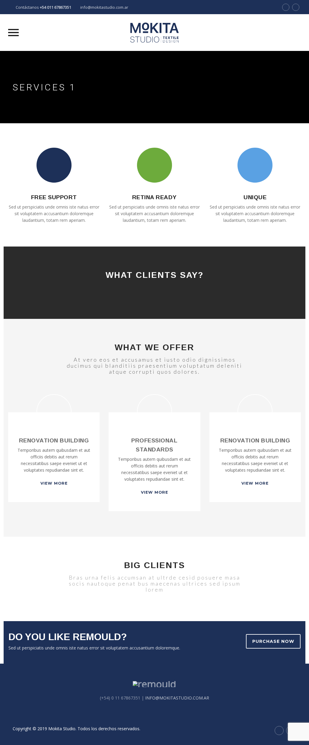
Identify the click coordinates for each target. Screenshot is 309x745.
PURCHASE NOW (273, 641)
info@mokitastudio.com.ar (104, 7)
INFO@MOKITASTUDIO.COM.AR (177, 698)
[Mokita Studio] (154, 32)
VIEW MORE (54, 483)
